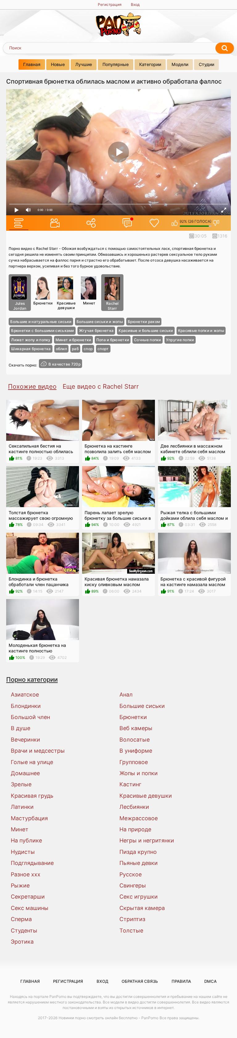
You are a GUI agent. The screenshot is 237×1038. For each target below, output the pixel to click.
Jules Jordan (20, 306)
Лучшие (83, 64)
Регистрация (110, 4)
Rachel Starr (112, 306)
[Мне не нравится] (216, 223)
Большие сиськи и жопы (100, 321)
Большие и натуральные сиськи (40, 321)
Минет (89, 303)
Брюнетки (42, 303)
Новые (58, 64)
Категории (150, 64)
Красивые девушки (66, 305)
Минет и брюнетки (73, 339)
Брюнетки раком (144, 321)
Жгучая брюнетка (96, 330)
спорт (103, 348)
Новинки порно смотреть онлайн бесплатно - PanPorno (108, 1017)
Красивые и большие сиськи (145, 330)
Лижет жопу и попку (30, 339)
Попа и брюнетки (112, 339)
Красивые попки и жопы (201, 330)
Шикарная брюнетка (31, 348)
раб (75, 348)
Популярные (115, 64)
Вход (135, 4)
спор (88, 348)
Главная (31, 64)
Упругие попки (180, 339)
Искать (224, 48)
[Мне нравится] (175, 223)
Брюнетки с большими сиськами (42, 330)
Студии (206, 64)
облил (61, 348)
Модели (180, 64)
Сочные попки (147, 339)
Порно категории (32, 679)
